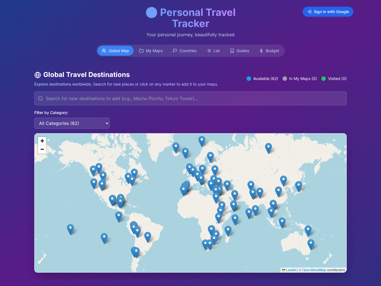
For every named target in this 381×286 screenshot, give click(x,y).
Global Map (118, 50)
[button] (283, 181)
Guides (243, 50)
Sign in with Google (331, 11)
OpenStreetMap (314, 269)
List (216, 50)
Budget (272, 50)
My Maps (154, 50)
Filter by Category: (51, 112)
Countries (188, 50)
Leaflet (290, 269)
